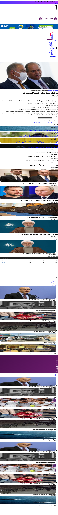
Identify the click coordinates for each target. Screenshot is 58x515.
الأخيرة (54, 375)
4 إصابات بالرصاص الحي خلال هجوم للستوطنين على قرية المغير (44, 331)
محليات (52, 46)
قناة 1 (51, 33)
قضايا (52, 53)
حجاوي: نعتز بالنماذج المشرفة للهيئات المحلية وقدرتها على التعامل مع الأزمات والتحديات (40, 352)
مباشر (54, 32)
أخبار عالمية (51, 44)
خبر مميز (55, 116)
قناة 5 (52, 38)
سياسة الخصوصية (50, 31)
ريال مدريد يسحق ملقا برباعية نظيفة (49, 407)
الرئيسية (54, 30)
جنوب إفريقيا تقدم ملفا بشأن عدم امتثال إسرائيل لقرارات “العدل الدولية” (42, 217)
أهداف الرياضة (53, 47)
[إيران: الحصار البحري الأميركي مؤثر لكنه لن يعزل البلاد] (28, 438)
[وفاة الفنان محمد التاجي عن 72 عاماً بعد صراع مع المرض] (28, 309)
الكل (52, 41)
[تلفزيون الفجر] (43, 20)
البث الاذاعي (53, 56)
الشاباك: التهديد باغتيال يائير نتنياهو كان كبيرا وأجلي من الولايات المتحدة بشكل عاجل (40, 183)
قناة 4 (52, 37)
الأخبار (55, 40)
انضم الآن (56, 3)
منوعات (52, 54)
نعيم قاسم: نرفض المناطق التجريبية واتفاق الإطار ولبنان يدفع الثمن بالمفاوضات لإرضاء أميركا (38, 234)
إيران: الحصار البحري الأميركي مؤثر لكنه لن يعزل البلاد (43, 130)
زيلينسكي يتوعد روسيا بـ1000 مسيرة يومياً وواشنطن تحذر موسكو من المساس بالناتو (39, 200)
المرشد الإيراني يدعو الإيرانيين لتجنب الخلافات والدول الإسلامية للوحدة (38, 136)
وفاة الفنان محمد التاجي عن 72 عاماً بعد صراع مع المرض (46, 310)
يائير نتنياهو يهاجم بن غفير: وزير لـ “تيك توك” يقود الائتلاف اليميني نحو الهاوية (37, 142)
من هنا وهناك (53, 48)
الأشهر (54, 374)
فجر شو (51, 39)
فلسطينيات (51, 45)
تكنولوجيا (51, 51)
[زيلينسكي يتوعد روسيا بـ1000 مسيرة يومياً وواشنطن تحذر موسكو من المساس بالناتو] (29, 198)
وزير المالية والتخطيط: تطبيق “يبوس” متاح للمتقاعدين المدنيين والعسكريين (42, 299)
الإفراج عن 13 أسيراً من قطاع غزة (50, 342)
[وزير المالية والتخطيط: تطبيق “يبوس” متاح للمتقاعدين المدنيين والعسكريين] (28, 385)
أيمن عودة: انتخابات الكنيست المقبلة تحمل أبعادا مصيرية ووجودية (39, 147)
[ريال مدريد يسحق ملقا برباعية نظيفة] (28, 406)
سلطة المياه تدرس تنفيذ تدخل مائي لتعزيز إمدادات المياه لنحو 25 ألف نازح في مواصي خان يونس (39, 320)
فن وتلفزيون (51, 52)
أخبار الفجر (51, 43)
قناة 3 (52, 36)
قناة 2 (51, 35)
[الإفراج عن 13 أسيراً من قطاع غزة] (28, 341)
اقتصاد (52, 50)
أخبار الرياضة (51, 42)
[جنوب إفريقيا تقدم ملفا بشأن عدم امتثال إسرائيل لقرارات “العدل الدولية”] (29, 215)
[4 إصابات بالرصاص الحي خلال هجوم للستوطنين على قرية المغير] (28, 330)
